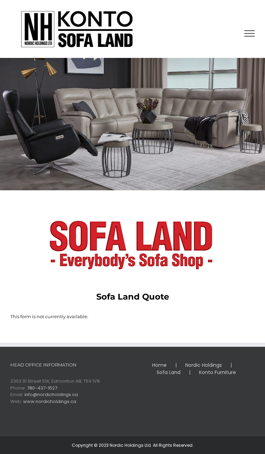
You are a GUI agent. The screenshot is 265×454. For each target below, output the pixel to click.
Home (159, 365)
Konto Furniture (217, 372)
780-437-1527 (42, 388)
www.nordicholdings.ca (49, 401)
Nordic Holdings (203, 365)
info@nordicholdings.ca (51, 394)
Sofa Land (168, 372)
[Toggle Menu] (250, 33)
